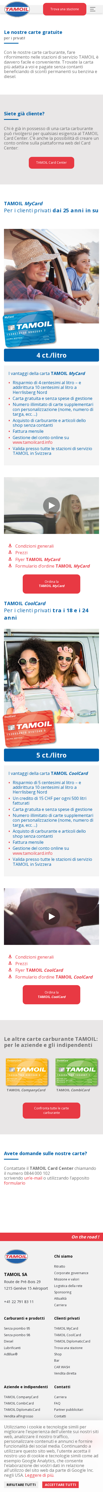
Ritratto (59, 1266)
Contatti (60, 1416)
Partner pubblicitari (68, 1410)
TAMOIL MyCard (66, 1328)
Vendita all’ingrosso (18, 1416)
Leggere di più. (39, 1475)
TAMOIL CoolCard (67, 1335)
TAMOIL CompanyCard (21, 1397)
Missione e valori (66, 1279)
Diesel (8, 1341)
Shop (58, 1354)
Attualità (60, 1298)
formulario (14, 1183)
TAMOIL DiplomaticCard (72, 1341)
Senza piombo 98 (17, 1335)
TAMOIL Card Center (51, 162)
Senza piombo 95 (17, 1328)
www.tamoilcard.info (33, 442)
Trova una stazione (64, 9)
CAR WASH (62, 1367)
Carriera (60, 1305)
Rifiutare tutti (21, 1484)
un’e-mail (33, 1178)
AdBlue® (10, 1354)
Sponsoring (62, 1292)
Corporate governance (71, 1273)
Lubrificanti (12, 1348)
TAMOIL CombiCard (19, 1403)
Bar (56, 1360)
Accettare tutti (60, 1484)
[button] (51, 505)
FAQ (57, 1403)
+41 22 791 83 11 (19, 1301)
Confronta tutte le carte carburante (51, 1110)
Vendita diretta (65, 1373)
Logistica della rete (68, 1286)
